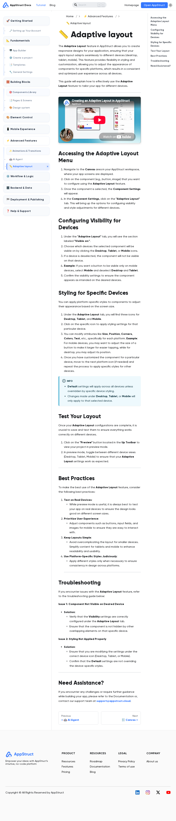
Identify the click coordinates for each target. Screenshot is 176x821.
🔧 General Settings (20, 72)
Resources (68, 761)
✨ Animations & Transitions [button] (25, 151)
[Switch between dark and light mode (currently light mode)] (170, 5)
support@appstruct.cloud (113, 701)
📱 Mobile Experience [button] (20, 129)
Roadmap (96, 761)
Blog (52, 5)
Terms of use (126, 766)
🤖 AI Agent (16, 159)
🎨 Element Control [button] (19, 117)
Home (70, 16)
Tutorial (41, 5)
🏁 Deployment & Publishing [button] (25, 199)
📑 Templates (17, 64)
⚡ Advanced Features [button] (21, 140)
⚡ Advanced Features (98, 16)
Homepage (132, 5)
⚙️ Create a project (20, 57)
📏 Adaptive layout (20, 166)
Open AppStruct (154, 5)
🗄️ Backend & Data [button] (19, 187)
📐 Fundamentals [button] (18, 40)
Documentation (100, 766)
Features (67, 766)
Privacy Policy (126, 761)
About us (152, 761)
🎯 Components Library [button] (22, 92)
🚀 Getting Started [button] (19, 20)
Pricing (66, 771)
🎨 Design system (19, 107)
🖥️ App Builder (17, 50)
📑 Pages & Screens (20, 100)
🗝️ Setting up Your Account (25, 30)
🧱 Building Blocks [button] (18, 81)
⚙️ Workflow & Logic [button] (20, 176)
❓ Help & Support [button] (18, 211)
